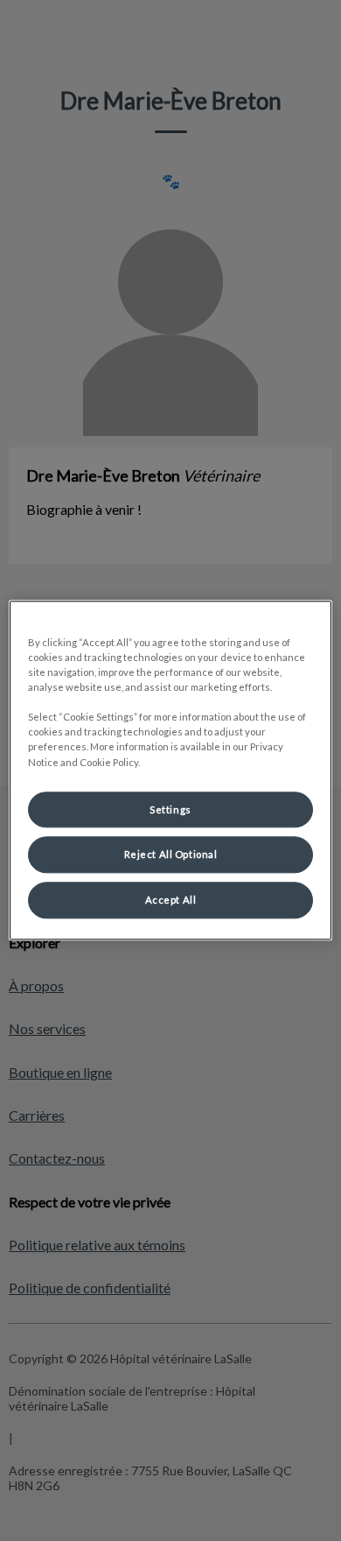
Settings (170, 809)
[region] (171, 770)
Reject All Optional (171, 855)
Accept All (171, 900)
